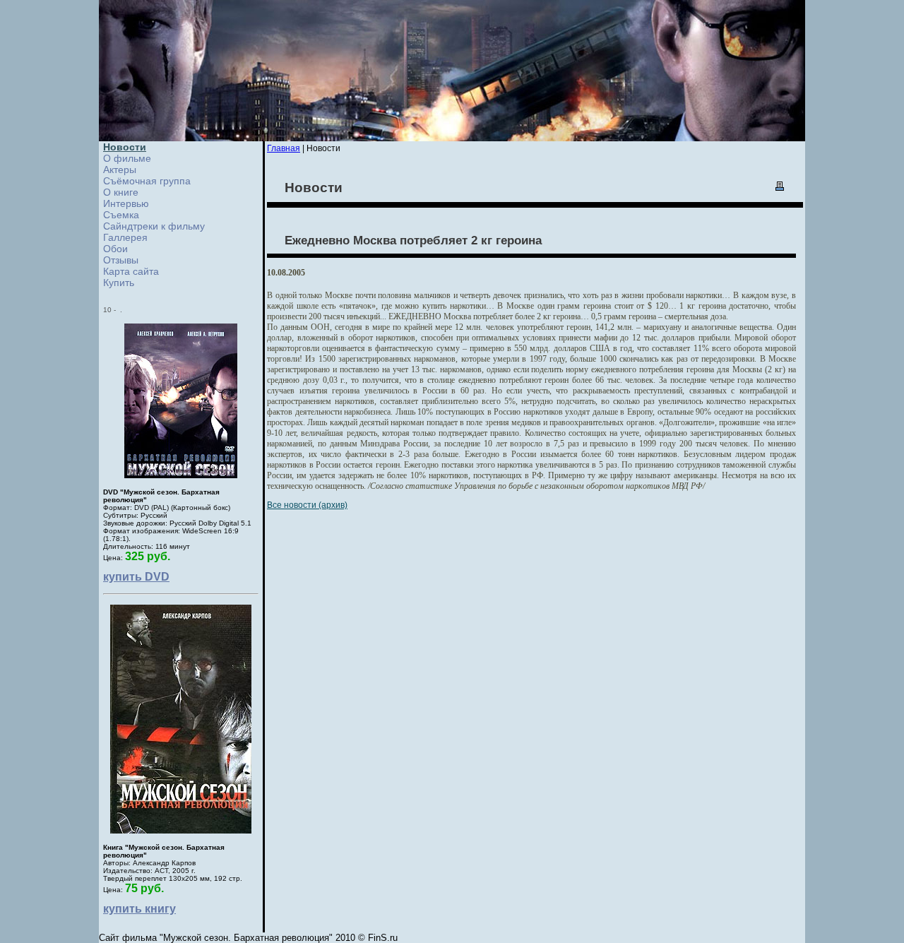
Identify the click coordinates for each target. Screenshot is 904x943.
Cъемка (121, 214)
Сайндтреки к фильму (154, 226)
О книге (120, 192)
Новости (124, 147)
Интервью (126, 203)
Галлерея (125, 237)
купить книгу (139, 909)
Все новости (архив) (307, 505)
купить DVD (136, 577)
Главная (283, 148)
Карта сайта (131, 271)
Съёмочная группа (147, 180)
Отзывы (120, 260)
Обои (115, 248)
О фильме (127, 158)
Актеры (119, 169)
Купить (118, 282)
